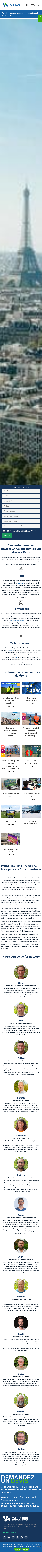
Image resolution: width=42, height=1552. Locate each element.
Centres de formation (15, 13)
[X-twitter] (26, 1537)
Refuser (25, 1549)
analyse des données (18, 620)
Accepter (17, 1549)
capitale (20, 583)
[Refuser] (39, 1546)
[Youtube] (8, 1537)
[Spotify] (17, 1537)
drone (16, 657)
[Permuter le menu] (27, 5)
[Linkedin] (4, 1537)
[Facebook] (21, 1537)
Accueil (4, 13)
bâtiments (10, 650)
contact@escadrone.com (11, 1500)
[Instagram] (13, 1537)
